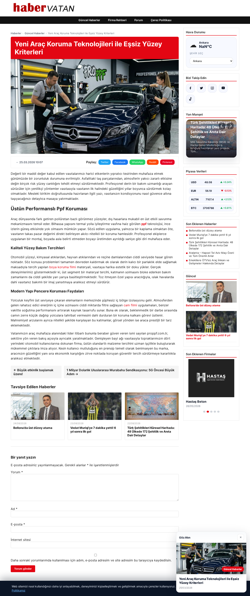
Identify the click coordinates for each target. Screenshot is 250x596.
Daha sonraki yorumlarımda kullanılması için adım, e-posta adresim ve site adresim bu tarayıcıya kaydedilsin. (91, 560)
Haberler (16, 33)
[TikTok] (190, 99)
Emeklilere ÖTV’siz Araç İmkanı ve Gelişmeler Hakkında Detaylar (209, 262)
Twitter (104, 162)
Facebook (120, 162)
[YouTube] (223, 88)
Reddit (152, 162)
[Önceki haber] (222, 126)
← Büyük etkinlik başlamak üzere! (33, 372)
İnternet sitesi (21, 540)
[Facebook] (190, 88)
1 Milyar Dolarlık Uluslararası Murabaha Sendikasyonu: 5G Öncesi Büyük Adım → (120, 372)
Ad (14, 509)
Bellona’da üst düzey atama (205, 230)
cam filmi (130, 305)
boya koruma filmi (62, 267)
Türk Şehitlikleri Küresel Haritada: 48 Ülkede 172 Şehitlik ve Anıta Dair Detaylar (211, 245)
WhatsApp (137, 162)
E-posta (18, 524)
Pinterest (167, 162)
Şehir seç (197, 53)
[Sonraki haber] (230, 126)
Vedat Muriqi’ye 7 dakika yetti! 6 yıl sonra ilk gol (210, 236)
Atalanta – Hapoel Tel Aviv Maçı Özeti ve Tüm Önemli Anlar (211, 254)
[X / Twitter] (201, 88)
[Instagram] (212, 88)
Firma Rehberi (117, 20)
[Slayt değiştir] (204, 412)
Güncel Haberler (89, 20)
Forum (138, 20)
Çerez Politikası (161, 20)
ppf (143, 224)
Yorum (17, 472)
